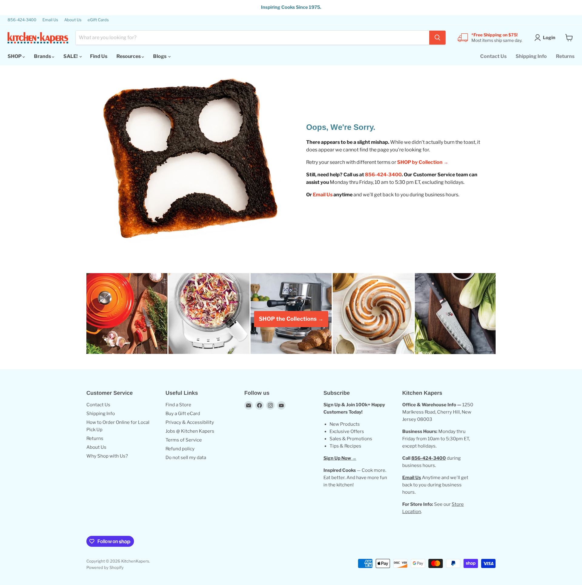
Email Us (50, 20)
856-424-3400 (22, 20)
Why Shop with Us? (107, 456)
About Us (73, 20)
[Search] (437, 38)
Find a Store (178, 404)
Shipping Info (531, 56)
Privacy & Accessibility (190, 422)
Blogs (160, 56)
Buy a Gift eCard (183, 413)
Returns (565, 56)
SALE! (71, 56)
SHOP (15, 56)
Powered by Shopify (105, 567)
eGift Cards (98, 20)
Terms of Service (184, 440)
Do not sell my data (186, 457)
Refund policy (180, 448)
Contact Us (493, 56)
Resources (129, 56)
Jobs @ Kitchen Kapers (190, 431)
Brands (43, 56)
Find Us (98, 56)
